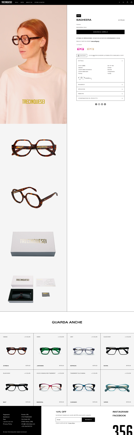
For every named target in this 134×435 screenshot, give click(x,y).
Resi (4, 419)
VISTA (22, 2)
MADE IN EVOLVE (22, 432)
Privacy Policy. (71, 423)
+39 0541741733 (26, 426)
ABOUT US (29, 2)
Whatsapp (83, 55)
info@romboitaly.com (28, 424)
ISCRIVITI (88, 419)
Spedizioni (6, 417)
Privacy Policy (7, 424)
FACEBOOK (119, 416)
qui (94, 55)
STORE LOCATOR (39, 2)
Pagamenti (6, 414)
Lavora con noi (8, 421)
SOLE (16, 2)
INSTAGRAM (120, 412)
